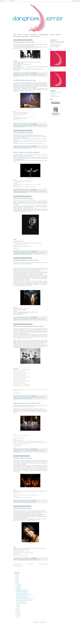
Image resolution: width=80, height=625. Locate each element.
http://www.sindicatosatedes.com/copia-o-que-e (34, 143)
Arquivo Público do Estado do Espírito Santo (26, 252)
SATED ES (28, 147)
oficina (23, 192)
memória (28, 253)
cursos (21, 559)
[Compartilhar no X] (33, 73)
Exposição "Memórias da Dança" (23, 198)
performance (21, 398)
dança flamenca (33, 74)
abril (17, 610)
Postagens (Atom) (19, 565)
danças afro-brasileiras (26, 450)
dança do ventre (22, 502)
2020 (16, 577)
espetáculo (38, 74)
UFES (31, 398)
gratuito (23, 253)
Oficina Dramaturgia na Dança (22, 508)
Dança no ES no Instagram (54, 45)
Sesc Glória (36, 559)
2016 (18, 74)
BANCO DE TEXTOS (33, 34)
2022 (16, 574)
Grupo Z (15, 192)
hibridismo (40, 397)
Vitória (17, 75)
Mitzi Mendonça (16, 126)
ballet (34, 252)
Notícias (14, 34)
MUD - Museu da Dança (55, 96)
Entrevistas (19, 34)
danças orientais (27, 502)
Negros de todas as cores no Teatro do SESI (26, 403)
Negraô (35, 450)
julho (17, 606)
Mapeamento (58, 34)
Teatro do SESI (16, 451)
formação (44, 191)
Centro (30, 74)
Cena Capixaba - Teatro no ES (56, 92)
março (17, 612)
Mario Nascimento (43, 125)
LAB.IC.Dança (52, 34)
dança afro (21, 450)
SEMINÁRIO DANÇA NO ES (43, 34)
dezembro (18, 584)
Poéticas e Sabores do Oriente (22, 458)
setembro (18, 588)
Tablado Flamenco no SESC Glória (23, 42)
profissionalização (24, 147)
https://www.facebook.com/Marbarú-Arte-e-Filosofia (24, 497)
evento (31, 502)
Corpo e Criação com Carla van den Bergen (26, 152)
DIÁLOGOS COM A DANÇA (35, 36)
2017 (16, 581)
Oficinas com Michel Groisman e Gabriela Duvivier (28, 326)
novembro (18, 585)
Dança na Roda (25, 34)
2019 (16, 578)
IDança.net (53, 93)
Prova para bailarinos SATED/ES (23, 133)
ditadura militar (16, 253)
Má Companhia (19, 192)
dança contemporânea (34, 125)
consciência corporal (32, 191)
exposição (20, 253)
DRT (20, 147)
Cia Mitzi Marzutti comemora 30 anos (24, 80)
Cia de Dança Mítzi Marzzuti (26, 125)
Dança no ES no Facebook (54, 46)
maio (17, 609)
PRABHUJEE (21, 126)
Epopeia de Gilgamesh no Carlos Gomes (25, 260)
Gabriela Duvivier (33, 397)
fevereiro (18, 613)
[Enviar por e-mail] (31, 73)
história (26, 253)
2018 (16, 580)
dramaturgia (24, 559)
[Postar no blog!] (32, 73)
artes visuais (22, 397)
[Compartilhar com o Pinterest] (35, 73)
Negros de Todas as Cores (41, 450)
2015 (16, 617)
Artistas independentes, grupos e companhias (21, 36)
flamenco (41, 74)
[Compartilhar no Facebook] (34, 73)
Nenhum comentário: (26, 146)
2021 (16, 575)
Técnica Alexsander (27, 398)
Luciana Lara (32, 559)
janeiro (17, 615)
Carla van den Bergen (23, 191)
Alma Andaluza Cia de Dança (24, 74)
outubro (17, 587)
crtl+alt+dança (53, 95)
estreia (39, 125)
